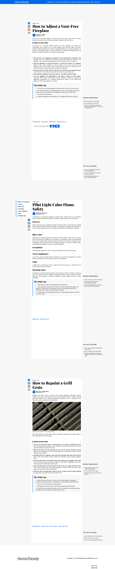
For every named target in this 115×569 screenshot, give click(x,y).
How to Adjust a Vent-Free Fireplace (93, 279)
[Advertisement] (56, 110)
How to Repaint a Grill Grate (91, 103)
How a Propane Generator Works (93, 351)
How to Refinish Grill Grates (91, 471)
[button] (29, 24)
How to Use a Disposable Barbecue (93, 540)
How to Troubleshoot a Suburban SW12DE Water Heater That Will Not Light (94, 354)
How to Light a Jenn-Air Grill (91, 538)
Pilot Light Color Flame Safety (92, 101)
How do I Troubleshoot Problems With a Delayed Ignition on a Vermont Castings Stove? (94, 106)
